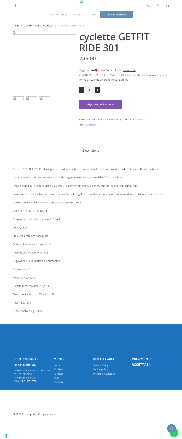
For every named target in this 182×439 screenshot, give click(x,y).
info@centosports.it (25, 377)
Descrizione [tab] (91, 150)
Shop (56, 378)
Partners (58, 373)
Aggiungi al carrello (100, 104)
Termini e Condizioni (104, 373)
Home (16, 25)
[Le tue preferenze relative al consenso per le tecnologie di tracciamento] (6, 435)
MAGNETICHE (100, 119)
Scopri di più (129, 70)
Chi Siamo (59, 369)
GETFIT (93, 124)
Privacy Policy (100, 365)
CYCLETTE (51, 25)
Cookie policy (100, 369)
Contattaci (59, 382)
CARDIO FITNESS (32, 25)
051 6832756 (25, 374)
